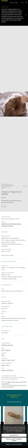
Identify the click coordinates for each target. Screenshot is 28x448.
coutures (3, 360)
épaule (3, 365)
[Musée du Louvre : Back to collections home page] (14, 2)
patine (13, 360)
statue (3, 350)
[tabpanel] (14, 423)
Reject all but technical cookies (14, 439)
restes (7, 365)
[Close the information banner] (26, 15)
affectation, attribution (7, 345)
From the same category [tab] (14, 401)
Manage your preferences (14, 444)
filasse (8, 360)
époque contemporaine (7, 370)
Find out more (18, 430)
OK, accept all (14, 435)
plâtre (2, 355)
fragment (8, 350)
